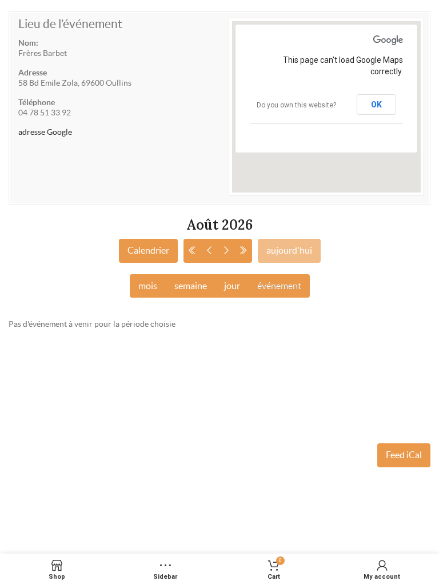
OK (376, 104)
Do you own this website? (296, 105)
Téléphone (36, 102)
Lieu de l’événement (70, 23)
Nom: (28, 42)
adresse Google (45, 132)
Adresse (32, 72)
